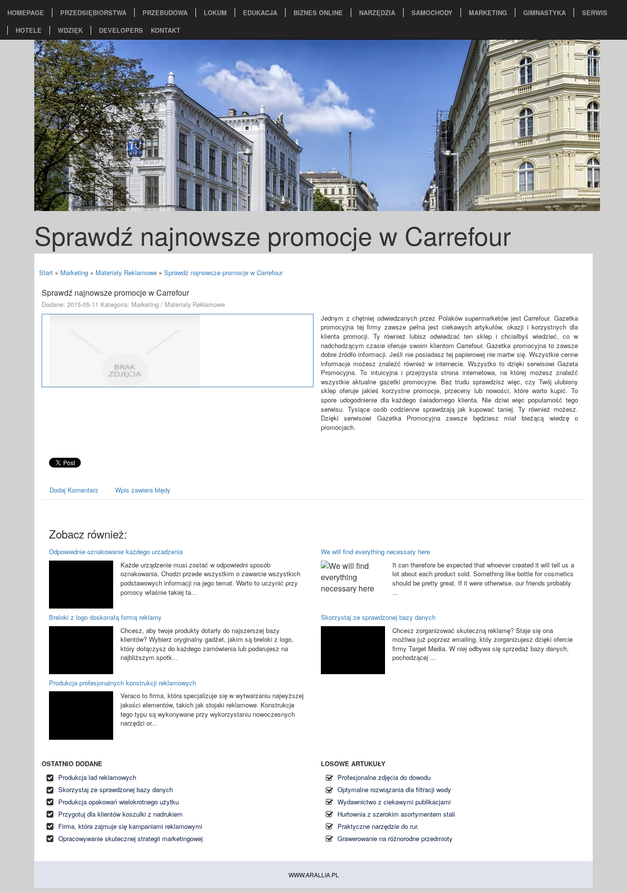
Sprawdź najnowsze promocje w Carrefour (223, 272)
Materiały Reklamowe (126, 272)
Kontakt (165, 30)
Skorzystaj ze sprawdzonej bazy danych (378, 617)
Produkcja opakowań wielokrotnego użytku (118, 801)
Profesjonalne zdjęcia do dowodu (384, 777)
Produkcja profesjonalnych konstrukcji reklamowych (122, 682)
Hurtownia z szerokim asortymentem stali (396, 814)
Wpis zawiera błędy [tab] (142, 489)
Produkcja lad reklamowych (97, 777)
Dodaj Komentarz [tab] (73, 489)
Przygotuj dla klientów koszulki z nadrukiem (120, 814)
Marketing (74, 272)
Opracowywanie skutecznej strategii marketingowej (130, 838)
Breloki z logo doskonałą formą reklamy (105, 617)
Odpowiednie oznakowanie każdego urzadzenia (116, 551)
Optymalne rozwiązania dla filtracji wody (394, 789)
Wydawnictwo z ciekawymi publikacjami (394, 801)
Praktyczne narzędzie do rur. (378, 826)
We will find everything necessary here (375, 551)
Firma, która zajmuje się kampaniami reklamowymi (130, 826)
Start (46, 272)
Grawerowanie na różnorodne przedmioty (395, 838)
